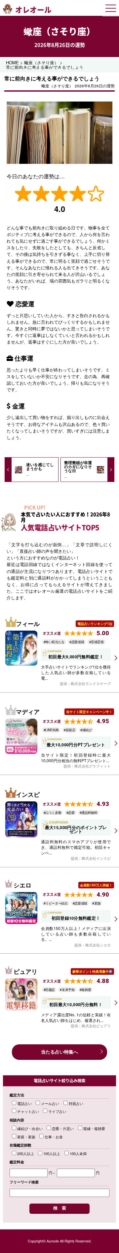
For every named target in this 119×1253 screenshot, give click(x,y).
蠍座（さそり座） (59, 31)
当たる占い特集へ (59, 1051)
